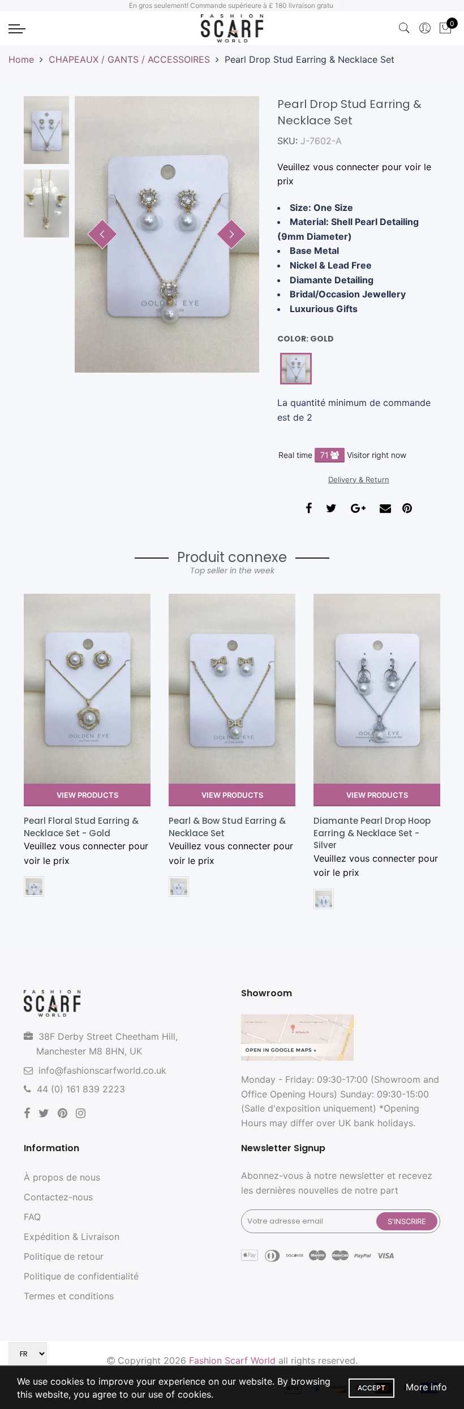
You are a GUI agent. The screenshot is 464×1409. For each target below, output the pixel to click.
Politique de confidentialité (81, 1276)
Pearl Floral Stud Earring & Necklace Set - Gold (81, 827)
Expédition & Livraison (71, 1236)
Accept (371, 1388)
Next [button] (231, 234)
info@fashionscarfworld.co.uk (102, 1070)
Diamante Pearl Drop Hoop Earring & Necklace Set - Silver (372, 833)
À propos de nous (62, 1177)
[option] (167, 234)
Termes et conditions (69, 1296)
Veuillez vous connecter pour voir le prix (354, 174)
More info (426, 1387)
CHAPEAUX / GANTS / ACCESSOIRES (129, 59)
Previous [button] (102, 234)
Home (21, 59)
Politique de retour (64, 1256)
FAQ (32, 1216)
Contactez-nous (58, 1197)
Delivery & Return (358, 479)
